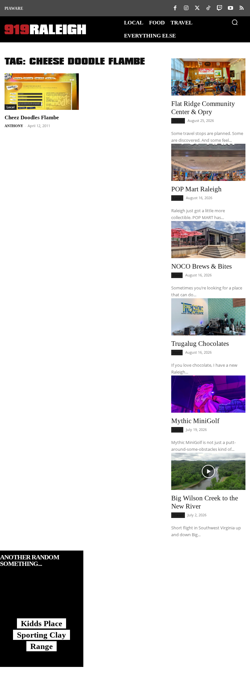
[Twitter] (197, 8)
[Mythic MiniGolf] (208, 394)
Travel (178, 120)
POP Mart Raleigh (196, 189)
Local (11, 107)
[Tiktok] (208, 8)
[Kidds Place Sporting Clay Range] (41, 599)
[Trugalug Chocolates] (208, 316)
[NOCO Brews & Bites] (208, 239)
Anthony (14, 126)
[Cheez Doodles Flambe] (42, 91)
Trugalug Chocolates (200, 343)
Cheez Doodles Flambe (32, 117)
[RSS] (241, 8)
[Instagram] (186, 8)
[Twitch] (219, 8)
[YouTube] (230, 8)
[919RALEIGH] (45, 29)
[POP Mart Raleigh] (208, 162)
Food (177, 275)
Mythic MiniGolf (195, 421)
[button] (234, 22)
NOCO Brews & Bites (201, 266)
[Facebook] (175, 8)
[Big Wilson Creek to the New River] (208, 471)
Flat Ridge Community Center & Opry (203, 108)
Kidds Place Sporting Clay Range (41, 635)
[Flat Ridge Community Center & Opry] (208, 77)
